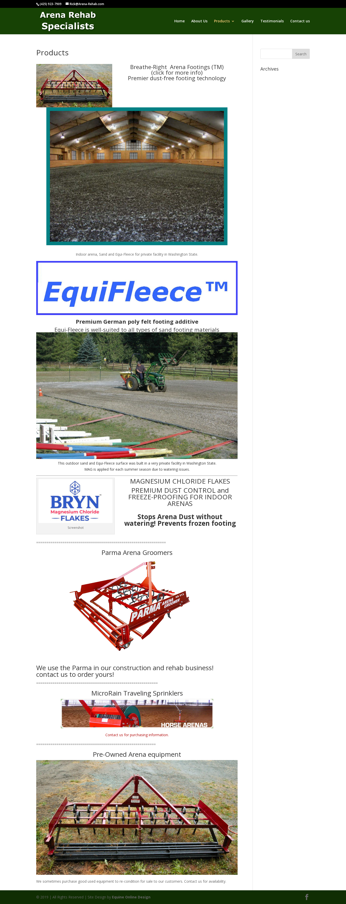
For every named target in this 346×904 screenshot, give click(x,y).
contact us (52, 674)
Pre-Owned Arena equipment (137, 754)
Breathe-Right (150, 67)
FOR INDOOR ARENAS (199, 500)
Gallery (247, 21)
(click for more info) (177, 72)
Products (222, 21)
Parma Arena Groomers (136, 552)
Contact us (300, 21)
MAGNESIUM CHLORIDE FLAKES (180, 481)
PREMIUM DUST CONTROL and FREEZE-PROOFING (178, 493)
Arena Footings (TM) (197, 67)
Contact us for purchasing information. (137, 734)
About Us (199, 21)
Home (179, 21)
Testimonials (272, 21)
